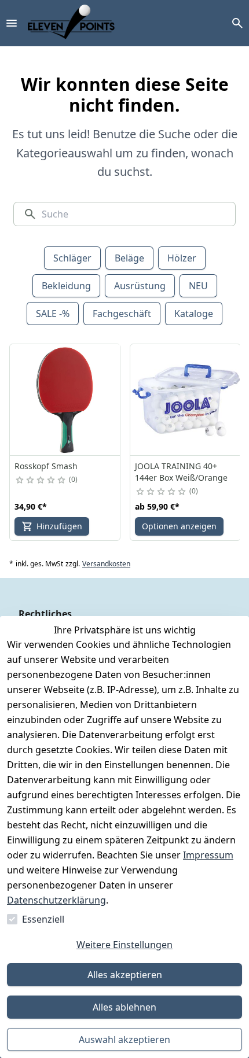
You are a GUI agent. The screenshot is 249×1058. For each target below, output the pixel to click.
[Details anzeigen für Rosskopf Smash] (65, 399)
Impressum (208, 855)
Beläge (129, 258)
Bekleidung (66, 285)
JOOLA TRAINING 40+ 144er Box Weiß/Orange (181, 471)
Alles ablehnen (124, 1007)
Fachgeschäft (122, 313)
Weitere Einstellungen (124, 944)
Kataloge (193, 313)
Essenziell (43, 919)
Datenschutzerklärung (56, 900)
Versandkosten (106, 564)
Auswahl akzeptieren (124, 1039)
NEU (198, 285)
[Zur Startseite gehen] (71, 23)
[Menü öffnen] (11, 23)
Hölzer (181, 258)
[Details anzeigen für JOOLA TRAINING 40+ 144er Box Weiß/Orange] (185, 399)
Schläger (72, 258)
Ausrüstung (140, 285)
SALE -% (52, 313)
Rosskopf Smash (46, 465)
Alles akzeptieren (124, 974)
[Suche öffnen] (237, 23)
